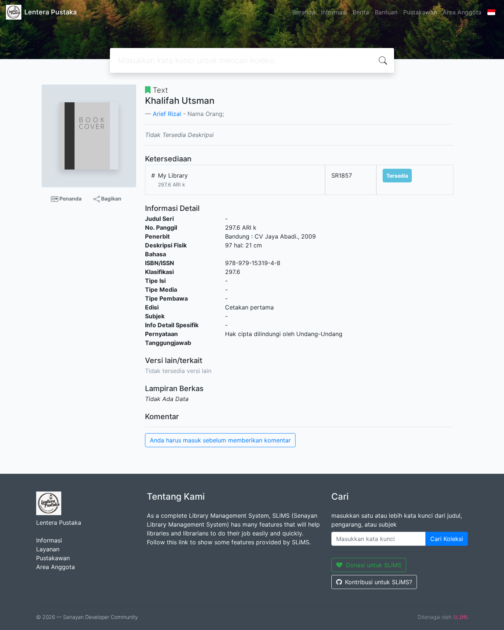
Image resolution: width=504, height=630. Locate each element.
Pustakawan (420, 12)
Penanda (70, 198)
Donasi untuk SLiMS (373, 565)
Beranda (303, 12)
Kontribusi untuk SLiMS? (378, 582)
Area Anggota (462, 12)
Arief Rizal (167, 113)
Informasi (334, 12)
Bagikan (110, 198)
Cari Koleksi (446, 538)
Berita (361, 12)
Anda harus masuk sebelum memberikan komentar (220, 440)
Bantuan (386, 12)
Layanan (47, 549)
